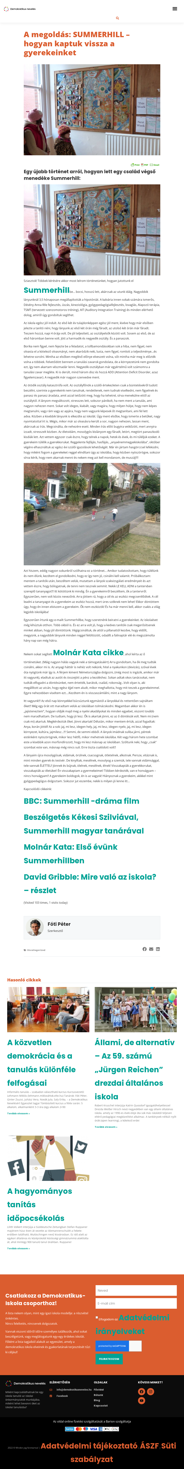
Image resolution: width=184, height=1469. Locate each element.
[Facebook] (141, 1391)
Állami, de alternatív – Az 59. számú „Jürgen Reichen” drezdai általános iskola (135, 1069)
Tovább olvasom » (18, 1113)
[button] (175, 8)
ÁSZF (149, 1446)
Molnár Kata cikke (88, 652)
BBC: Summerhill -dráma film (81, 801)
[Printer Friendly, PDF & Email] (145, 164)
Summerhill (47, 290)
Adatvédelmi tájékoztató (89, 1446)
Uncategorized (36, 950)
